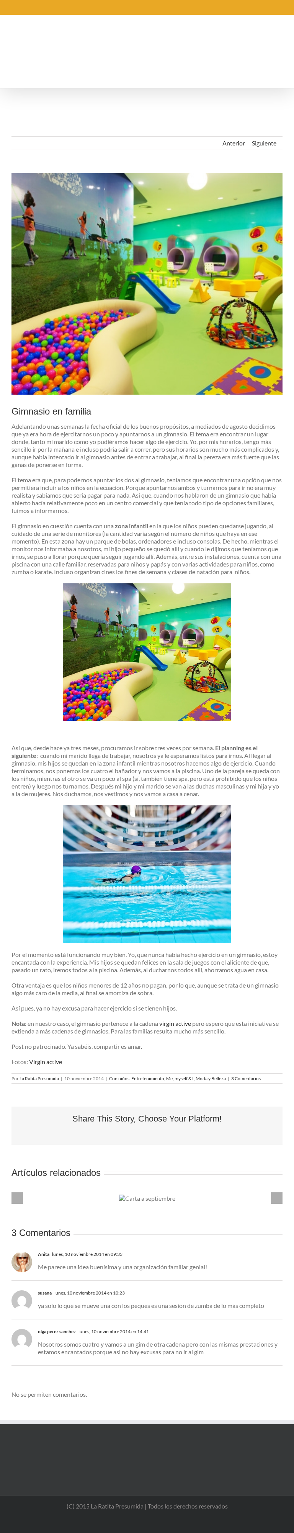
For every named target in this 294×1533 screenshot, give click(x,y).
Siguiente (264, 143)
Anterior (233, 143)
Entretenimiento (147, 1078)
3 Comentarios (246, 1078)
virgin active (175, 1023)
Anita (43, 1254)
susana (45, 1293)
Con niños (119, 1078)
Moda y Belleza (211, 1078)
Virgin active (45, 1061)
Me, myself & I (180, 1078)
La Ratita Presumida (39, 1078)
